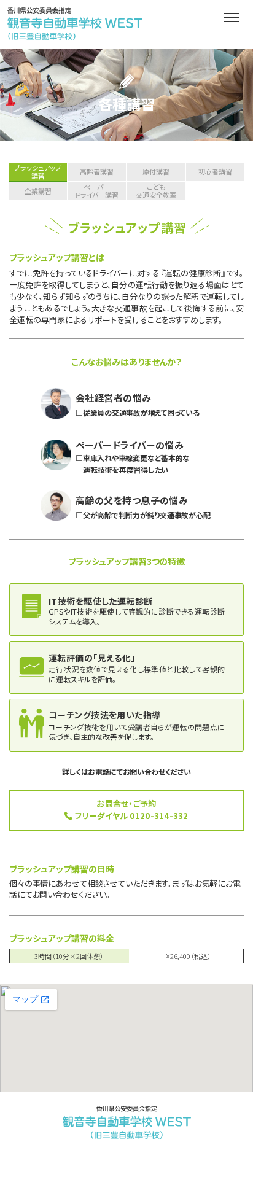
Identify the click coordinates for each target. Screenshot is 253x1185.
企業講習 (38, 191)
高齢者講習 (97, 171)
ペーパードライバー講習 (97, 191)
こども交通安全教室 (156, 191)
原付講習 (155, 171)
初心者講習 (215, 171)
